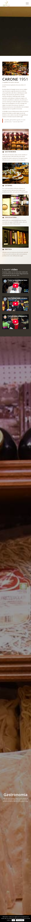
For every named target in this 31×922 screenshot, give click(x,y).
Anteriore (6, 68)
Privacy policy (20, 920)
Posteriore (24, 68)
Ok (13, 920)
